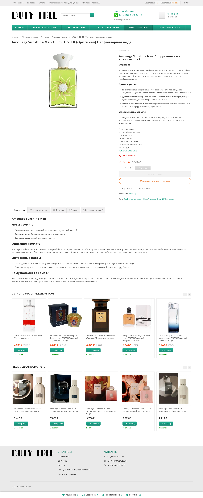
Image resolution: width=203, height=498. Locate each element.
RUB (186, 3)
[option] (29, 328)
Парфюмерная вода (132, 199)
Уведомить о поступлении (155, 181)
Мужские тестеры (138, 27)
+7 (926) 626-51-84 (115, 456)
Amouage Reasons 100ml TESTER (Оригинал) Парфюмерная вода (28, 409)
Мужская (170, 199)
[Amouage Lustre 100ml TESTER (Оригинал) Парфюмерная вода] (174, 389)
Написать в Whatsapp (124, 11)
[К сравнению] (38, 350)
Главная (19, 27)
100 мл (144, 199)
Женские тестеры (75, 27)
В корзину (22, 350)
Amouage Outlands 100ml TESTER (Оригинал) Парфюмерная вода (64, 409)
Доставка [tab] (59, 210)
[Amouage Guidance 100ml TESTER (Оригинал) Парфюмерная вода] (137, 389)
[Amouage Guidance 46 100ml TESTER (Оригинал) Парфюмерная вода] (101, 389)
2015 (164, 199)
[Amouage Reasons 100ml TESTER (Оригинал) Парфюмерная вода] (29, 389)
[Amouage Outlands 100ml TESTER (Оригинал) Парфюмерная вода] (65, 389)
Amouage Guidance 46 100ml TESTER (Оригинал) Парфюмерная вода (101, 411)
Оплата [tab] (74, 210)
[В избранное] (42, 350)
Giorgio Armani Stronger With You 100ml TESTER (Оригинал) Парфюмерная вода (136, 338)
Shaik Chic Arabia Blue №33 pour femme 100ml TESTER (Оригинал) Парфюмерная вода (64, 338)
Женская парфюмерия (44, 27)
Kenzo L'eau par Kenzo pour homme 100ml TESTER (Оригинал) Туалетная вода (173, 338)
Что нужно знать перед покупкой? (64, 3)
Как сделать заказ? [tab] (94, 210)
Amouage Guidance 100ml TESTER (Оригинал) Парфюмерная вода (136, 409)
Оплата (42, 3)
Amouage (133, 194)
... (188, 27)
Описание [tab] (20, 210)
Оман (159, 199)
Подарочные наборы (169, 27)
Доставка (31, 3)
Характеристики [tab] (40, 210)
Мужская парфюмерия (107, 27)
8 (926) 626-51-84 (131, 14)
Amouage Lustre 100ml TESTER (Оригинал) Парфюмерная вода (172, 409)
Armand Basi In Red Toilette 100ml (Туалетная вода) (28, 336)
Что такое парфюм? (91, 3)
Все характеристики (128, 150)
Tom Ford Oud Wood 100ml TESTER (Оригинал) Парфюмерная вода (100, 336)
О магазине (18, 3)
